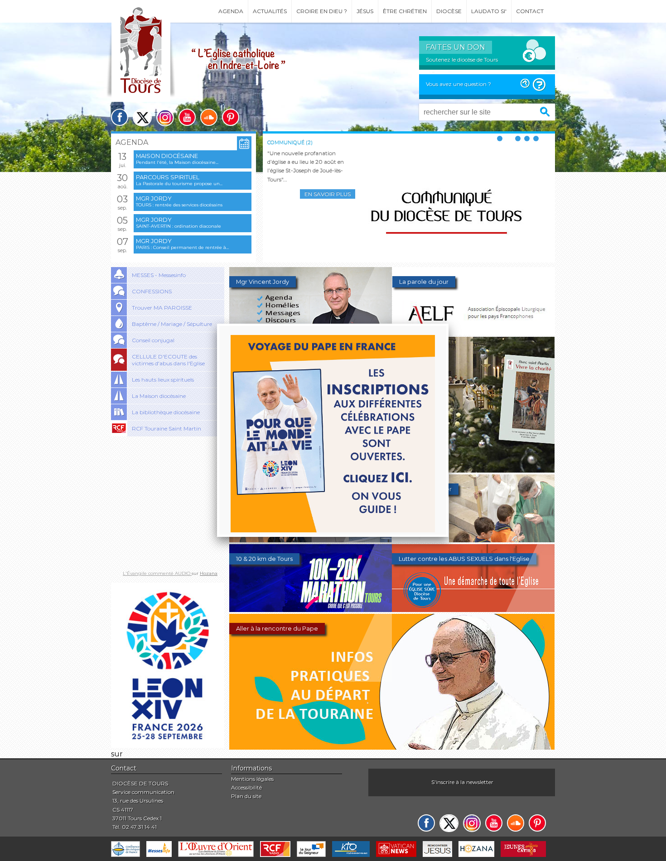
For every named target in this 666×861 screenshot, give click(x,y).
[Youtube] (187, 117)
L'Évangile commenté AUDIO (157, 573)
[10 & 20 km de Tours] (310, 609)
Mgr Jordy (154, 198)
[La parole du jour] (473, 332)
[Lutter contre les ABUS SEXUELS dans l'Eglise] (473, 609)
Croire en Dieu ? (321, 11)
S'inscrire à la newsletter (462, 782)
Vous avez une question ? (458, 84)
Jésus (365, 11)
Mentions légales (252, 778)
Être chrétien (405, 11)
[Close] (448, 324)
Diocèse (449, 11)
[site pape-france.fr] (167, 745)
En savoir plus (327, 194)
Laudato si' (489, 11)
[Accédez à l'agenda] (244, 144)
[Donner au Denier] (473, 540)
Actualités (270, 11)
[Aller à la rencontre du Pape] (392, 747)
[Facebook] (119, 117)
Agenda (230, 11)
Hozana (208, 573)
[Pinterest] (230, 117)
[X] (142, 117)
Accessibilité (246, 787)
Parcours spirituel (167, 177)
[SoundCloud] (208, 117)
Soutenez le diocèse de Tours (462, 59)
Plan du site (246, 796)
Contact (530, 11)
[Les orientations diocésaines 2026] (310, 540)
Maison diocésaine (167, 156)
